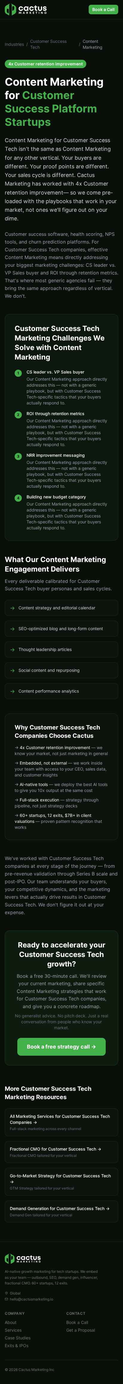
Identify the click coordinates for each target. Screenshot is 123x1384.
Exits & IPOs (16, 1345)
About (10, 1322)
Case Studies (17, 1337)
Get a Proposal (80, 1330)
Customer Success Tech (48, 44)
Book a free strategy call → (61, 1047)
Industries (14, 44)
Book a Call (103, 9)
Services (13, 1330)
